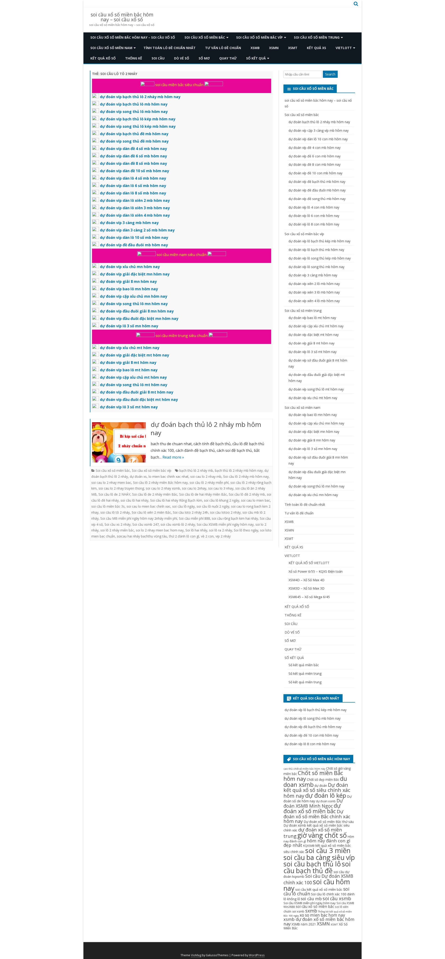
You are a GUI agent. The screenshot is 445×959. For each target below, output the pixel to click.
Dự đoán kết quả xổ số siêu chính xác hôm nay (316, 790)
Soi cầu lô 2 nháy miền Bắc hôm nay (160, 482)
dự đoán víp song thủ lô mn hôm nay (316, 486)
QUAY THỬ (228, 58)
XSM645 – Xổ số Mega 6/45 (309, 597)
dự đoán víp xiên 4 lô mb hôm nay (314, 301)
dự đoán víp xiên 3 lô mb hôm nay (314, 292)
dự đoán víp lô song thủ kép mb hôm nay (320, 258)
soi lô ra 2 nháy (220, 530)
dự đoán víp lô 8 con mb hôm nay (314, 224)
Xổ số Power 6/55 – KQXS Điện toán (316, 571)
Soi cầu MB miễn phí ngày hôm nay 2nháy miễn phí (138, 518)
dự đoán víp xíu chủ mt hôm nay (313, 398)
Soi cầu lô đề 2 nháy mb (247, 494)
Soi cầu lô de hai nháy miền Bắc (203, 494)
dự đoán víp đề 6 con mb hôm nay (314, 156)
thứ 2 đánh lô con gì (184, 536)
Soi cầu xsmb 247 (145, 524)
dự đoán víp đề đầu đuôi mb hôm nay (317, 190)
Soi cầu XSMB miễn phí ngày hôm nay (225, 524)
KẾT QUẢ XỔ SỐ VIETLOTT (309, 563)
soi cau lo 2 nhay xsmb (163, 488)
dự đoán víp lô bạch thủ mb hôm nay (316, 249)
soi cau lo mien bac (255, 500)
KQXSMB (309, 845)
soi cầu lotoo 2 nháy (225, 512)
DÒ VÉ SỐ (181, 58)
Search (330, 74)
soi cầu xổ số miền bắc (315, 906)
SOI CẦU (158, 58)
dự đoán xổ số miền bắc (312, 808)
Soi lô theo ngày (246, 530)
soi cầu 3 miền (327, 850)
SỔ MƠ (204, 58)
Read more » (173, 457)
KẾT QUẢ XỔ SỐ (103, 58)
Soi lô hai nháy (196, 530)
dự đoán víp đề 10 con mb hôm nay (315, 173)
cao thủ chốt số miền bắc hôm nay (304, 768)
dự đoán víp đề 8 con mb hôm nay (314, 164)
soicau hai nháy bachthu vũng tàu (142, 536)
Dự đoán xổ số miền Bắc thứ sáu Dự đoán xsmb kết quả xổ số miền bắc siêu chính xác (318, 825)
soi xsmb (298, 911)
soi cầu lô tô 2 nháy (115, 512)
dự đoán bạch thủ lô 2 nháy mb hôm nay (206, 428)
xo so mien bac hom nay (322, 915)
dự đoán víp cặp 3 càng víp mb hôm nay (319, 130)
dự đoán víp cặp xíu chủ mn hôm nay (316, 423)
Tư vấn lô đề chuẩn (223, 48)
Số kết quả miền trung (305, 673)
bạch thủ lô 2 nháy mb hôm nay (239, 470)
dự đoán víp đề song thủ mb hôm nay (317, 199)
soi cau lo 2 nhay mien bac (111, 482)
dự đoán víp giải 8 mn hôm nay (312, 440)
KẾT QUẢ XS (316, 48)
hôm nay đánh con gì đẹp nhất (316, 843)
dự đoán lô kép (325, 795)
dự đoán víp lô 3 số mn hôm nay (313, 449)
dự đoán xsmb (326, 801)
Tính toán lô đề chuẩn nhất (169, 48)
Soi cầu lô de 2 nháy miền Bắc (154, 494)
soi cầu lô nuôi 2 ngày (213, 506)
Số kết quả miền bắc (304, 665)
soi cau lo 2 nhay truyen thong (121, 488)
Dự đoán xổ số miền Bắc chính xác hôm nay (316, 816)
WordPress (257, 955)
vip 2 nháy (223, 536)
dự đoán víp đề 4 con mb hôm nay (314, 147)
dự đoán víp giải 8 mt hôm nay (311, 343)
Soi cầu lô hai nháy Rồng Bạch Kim (176, 500)
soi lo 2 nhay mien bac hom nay (160, 530)
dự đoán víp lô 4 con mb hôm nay (314, 207)
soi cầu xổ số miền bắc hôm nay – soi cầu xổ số (122, 17)
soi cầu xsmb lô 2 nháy (178, 524)
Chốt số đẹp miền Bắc (323, 779)
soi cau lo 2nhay (194, 488)
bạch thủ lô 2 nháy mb (196, 470)
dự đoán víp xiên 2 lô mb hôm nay (314, 283)
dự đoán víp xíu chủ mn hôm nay (313, 495)
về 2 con (207, 536)
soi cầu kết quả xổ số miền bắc (318, 889)
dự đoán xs (138, 476)
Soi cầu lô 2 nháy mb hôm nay (246, 476)
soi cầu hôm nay (316, 885)
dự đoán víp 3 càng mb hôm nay (313, 275)
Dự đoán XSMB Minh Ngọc (313, 803)
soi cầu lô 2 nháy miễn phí (209, 482)
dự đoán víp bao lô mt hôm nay (312, 318)
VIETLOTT (344, 48)
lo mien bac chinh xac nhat (168, 476)
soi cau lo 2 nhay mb (205, 476)
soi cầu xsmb (337, 898)
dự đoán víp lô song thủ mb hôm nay (316, 267)
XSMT (292, 48)
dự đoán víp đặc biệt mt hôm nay (314, 334)
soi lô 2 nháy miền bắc (117, 530)
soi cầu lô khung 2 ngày (221, 500)
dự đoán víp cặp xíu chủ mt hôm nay (316, 326)
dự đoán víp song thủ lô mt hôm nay (316, 389)
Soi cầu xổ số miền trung (317, 37)
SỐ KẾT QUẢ (256, 58)
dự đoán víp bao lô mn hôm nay (313, 414)
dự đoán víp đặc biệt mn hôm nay (314, 431)
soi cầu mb (311, 898)
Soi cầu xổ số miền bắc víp (259, 37)
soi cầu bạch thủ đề (317, 867)
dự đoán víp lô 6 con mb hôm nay (314, 215)
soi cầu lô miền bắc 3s (108, 506)
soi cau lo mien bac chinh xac (148, 506)
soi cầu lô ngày (183, 506)
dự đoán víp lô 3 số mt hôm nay (313, 352)
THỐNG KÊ (133, 58)
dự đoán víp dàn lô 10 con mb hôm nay (318, 139)
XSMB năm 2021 (304, 924)
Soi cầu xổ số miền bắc (204, 37)
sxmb (311, 911)
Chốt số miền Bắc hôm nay (313, 775)
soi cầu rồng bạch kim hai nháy (235, 518)
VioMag (196, 955)
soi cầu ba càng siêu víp (319, 857)
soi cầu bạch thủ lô (312, 863)
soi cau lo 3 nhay (220, 488)
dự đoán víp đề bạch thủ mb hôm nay (317, 181)
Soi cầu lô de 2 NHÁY (114, 494)
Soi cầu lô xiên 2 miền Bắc (151, 512)
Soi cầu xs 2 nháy (117, 524)
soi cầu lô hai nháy (134, 500)
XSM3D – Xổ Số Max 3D (306, 588)
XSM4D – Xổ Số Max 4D (306, 580)
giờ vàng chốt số (322, 835)
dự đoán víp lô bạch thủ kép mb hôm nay (319, 241)
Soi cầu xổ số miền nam (111, 48)
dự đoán (321, 785)
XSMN (274, 48)
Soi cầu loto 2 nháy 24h (190, 512)
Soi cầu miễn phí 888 (194, 518)
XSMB (255, 48)
